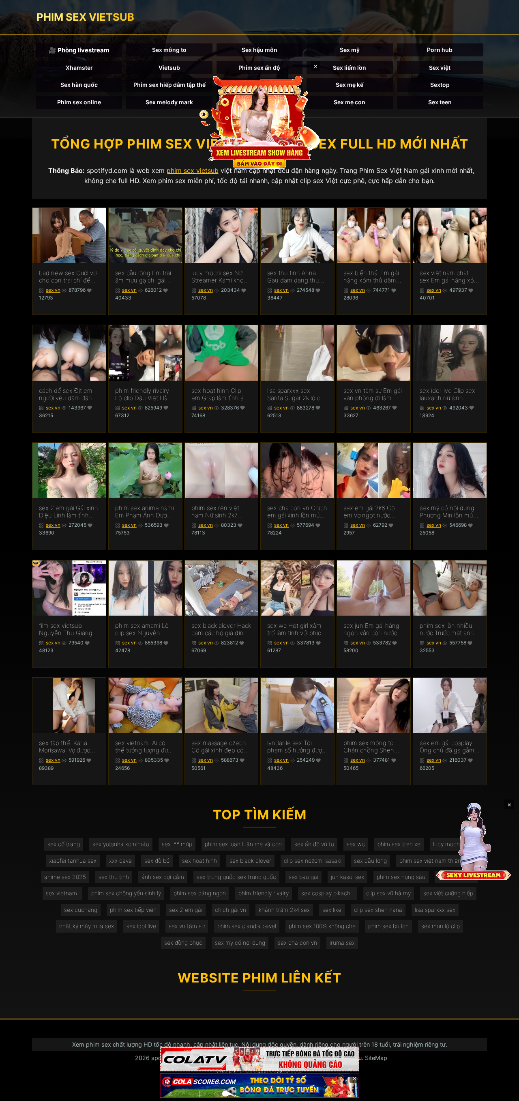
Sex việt (439, 67)
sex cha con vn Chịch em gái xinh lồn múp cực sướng (297, 511)
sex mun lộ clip (440, 925)
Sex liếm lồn (349, 67)
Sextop (440, 84)
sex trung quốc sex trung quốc (236, 876)
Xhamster (79, 67)
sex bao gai (303, 876)
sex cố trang (63, 843)
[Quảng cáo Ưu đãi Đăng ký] (259, 1085)
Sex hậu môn (259, 49)
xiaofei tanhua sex (73, 860)
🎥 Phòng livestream (79, 50)
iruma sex (342, 942)
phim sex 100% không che (322, 925)
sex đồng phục (183, 942)
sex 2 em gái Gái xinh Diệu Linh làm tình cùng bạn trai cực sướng (68, 511)
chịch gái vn (230, 909)
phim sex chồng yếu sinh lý (126, 893)
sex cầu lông (370, 860)
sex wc (356, 843)
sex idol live (141, 925)
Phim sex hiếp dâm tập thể (169, 84)
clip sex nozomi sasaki (312, 860)
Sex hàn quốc (79, 84)
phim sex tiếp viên (133, 909)
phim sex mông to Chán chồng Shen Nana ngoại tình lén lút (370, 746)
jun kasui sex (347, 876)
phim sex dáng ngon (200, 893)
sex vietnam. (62, 893)
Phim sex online (79, 102)
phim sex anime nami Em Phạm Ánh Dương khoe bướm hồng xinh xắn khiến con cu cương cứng (144, 511)
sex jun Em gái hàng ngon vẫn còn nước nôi (371, 629)
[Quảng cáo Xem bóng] (259, 1059)
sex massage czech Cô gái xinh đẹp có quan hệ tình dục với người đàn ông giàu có (219, 746)
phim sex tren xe (398, 843)
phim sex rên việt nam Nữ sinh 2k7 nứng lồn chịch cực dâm (217, 511)
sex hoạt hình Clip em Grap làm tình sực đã (220, 394)
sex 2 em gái (185, 909)
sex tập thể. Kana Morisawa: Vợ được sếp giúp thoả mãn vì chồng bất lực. (68, 746)
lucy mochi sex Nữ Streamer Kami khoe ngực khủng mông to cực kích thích (220, 276)
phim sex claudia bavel (246, 925)
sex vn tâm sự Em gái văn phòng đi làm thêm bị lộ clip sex (372, 394)
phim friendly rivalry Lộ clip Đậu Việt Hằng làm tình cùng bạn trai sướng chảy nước (145, 394)
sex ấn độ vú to (314, 843)
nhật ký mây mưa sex (86, 925)
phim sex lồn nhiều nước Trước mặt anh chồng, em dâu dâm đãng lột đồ (448, 629)
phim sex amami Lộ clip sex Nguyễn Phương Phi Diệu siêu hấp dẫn (144, 629)
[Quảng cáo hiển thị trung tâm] (259, 122)
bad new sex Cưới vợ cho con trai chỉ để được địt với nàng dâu (69, 276)
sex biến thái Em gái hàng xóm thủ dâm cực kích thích (371, 276)
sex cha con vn (297, 942)
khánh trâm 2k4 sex (284, 909)
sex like (331, 909)
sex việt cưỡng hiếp (448, 893)
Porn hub (440, 49)
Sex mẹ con (349, 102)
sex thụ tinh (114, 876)
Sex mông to (169, 49)
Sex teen (440, 102)
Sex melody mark (169, 102)
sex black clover (250, 860)
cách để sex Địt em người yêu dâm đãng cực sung (67, 394)
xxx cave (120, 860)
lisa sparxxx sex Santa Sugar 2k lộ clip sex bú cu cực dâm (296, 394)
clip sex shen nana (378, 909)
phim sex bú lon (388, 925)
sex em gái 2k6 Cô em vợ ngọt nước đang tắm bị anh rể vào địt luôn (369, 511)
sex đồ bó (156, 860)
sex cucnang (80, 909)
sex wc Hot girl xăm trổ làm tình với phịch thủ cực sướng (296, 629)
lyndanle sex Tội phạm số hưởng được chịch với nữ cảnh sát (296, 746)
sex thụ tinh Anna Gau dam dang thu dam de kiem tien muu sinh (293, 276)
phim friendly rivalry (263, 893)
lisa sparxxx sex (435, 909)
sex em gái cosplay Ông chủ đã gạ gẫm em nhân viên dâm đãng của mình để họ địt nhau (449, 746)
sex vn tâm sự (187, 925)
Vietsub (169, 67)
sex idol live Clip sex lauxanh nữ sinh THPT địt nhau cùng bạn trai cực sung (448, 394)
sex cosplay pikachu (327, 893)
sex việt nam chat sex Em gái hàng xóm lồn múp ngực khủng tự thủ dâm (449, 276)
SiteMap (376, 1057)
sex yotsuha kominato (120, 843)
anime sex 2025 (65, 876)
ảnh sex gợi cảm (163, 876)
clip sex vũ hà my (388, 893)
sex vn (53, 290)
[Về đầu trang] (501, 1091)
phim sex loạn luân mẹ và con (243, 843)
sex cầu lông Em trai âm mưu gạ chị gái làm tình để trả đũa (143, 276)
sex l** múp (177, 843)
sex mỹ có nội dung (240, 942)
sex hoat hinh (199, 860)
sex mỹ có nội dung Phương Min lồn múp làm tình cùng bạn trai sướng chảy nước (450, 511)
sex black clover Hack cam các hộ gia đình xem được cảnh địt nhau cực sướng (221, 629)
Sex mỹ (350, 49)
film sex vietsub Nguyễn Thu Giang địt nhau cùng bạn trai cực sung (65, 629)
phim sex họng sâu (401, 876)
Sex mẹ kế (349, 84)
